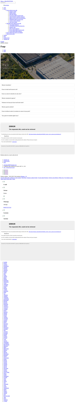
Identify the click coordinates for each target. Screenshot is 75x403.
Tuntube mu (6, 39)
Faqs (5, 36)
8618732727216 (7, 207)
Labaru (5, 35)
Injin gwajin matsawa (14, 28)
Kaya (5, 9)
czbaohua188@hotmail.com (10, 165)
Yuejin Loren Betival (53, 177)
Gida (5, 7)
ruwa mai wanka (13, 22)
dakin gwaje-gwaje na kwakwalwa (17, 18)
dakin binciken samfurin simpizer (17, 16)
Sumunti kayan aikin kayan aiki (13, 23)
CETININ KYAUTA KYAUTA (16, 26)
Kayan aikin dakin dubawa (15, 31)
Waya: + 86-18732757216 (7, 1)
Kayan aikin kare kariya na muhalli (14, 32)
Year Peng (24, 177)
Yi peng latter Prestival (43, 177)
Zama (13, 179)
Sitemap (23, 176)
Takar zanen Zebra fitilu (6, 179)
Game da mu (6, 37)
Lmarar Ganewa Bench (14, 20)
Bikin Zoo (61, 177)
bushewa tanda (12, 11)
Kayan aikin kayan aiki (11, 10)
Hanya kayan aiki (10, 34)
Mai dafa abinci (13, 14)
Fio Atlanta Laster (68, 177)
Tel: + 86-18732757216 (9, 167)
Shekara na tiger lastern (15, 177)
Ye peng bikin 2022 (5, 177)
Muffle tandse (12, 13)
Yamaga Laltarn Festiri (32, 177)
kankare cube (12, 27)
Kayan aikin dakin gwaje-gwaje (16, 30)
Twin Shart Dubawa (14, 24)
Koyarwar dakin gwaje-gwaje (16, 15)
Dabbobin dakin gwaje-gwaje (16, 19)
